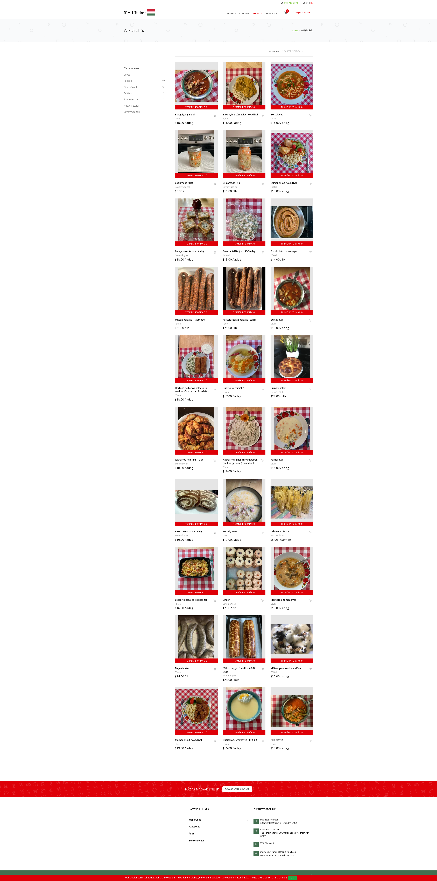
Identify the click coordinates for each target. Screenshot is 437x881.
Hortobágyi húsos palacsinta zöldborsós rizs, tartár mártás (192, 389)
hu (312, 3)
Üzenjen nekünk (302, 12)
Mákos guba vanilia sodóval (286, 668)
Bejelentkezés (197, 840)
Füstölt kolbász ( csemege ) (190, 319)
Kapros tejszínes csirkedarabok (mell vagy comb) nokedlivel (240, 461)
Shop (256, 13)
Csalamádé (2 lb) (232, 182)
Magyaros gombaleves (283, 599)
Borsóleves (277, 114)
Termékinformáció (196, 107)
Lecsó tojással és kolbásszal (191, 599)
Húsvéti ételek (278, 392)
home (295, 30)
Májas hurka (182, 668)
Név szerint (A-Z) (291, 51)
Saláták (227, 255)
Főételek (144, 80)
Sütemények (181, 255)
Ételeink (244, 13)
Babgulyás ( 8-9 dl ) (185, 114)
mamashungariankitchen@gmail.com (278, 851)
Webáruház (195, 819)
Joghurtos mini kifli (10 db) (189, 459)
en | (308, 3)
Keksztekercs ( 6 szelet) (188, 531)
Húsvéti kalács (278, 388)
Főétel (226, 118)
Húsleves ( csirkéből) (234, 388)
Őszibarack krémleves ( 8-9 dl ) (240, 740)
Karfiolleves (277, 459)
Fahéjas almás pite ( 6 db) (189, 251)
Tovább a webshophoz (237, 789)
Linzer (226, 599)
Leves (178, 118)
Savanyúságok (182, 186)
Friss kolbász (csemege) (284, 251)
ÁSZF (191, 833)
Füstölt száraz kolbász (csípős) (240, 319)
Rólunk (231, 13)
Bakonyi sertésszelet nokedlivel (240, 114)
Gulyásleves (277, 319)
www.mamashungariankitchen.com (277, 855)
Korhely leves (230, 531)
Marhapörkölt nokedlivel (188, 740)
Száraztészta (277, 535)
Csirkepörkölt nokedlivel (284, 182)
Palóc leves (277, 740)
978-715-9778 (291, 3)
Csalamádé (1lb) (184, 182)
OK (292, 877)
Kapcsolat (272, 13)
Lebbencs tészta (280, 531)
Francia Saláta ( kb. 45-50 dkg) (239, 251)
